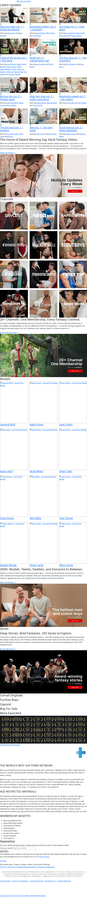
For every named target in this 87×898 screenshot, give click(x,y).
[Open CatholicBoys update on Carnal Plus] (14, 24)
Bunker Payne (5, 67)
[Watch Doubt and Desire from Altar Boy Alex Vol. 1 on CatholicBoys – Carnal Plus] (14, 15)
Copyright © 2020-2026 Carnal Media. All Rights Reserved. (23, 896)
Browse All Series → (8, 649)
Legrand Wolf (5, 69)
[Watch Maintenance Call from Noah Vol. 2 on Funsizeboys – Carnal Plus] (44, 46)
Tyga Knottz (38, 105)
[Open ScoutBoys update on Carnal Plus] (14, 55)
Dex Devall (63, 35)
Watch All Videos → (7, 153)
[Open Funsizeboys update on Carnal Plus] (44, 55)
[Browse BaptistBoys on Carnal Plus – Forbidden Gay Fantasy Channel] (73, 215)
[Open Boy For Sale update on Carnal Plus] (73, 55)
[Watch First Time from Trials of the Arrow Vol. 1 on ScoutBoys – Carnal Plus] (14, 46)
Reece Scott (18, 72)
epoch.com (36, 876)
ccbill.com (47, 876)
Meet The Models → (8, 582)
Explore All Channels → (9, 332)
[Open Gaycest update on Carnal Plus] (73, 24)
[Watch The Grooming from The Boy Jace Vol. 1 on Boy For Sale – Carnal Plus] (73, 46)
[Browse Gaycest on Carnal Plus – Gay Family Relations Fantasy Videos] (14, 215)
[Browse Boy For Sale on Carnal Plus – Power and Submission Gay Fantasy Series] (44, 245)
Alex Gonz (11, 33)
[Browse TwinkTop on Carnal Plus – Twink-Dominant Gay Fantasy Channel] (73, 274)
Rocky (10, 136)
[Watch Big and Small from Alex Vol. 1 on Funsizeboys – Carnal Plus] (44, 116)
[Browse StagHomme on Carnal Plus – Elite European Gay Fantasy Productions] (14, 274)
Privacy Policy (5, 881)
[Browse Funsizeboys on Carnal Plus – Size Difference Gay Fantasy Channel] (44, 215)
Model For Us (50, 881)
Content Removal (64, 881)
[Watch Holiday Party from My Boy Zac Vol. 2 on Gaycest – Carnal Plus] (14, 85)
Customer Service (36, 881)
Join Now (27, 1)
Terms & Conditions (20, 881)
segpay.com (26, 876)
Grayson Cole (12, 134)
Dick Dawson (71, 64)
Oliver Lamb (16, 69)
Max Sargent (52, 103)
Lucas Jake (70, 103)
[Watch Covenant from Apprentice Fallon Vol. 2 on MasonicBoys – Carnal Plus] (44, 15)
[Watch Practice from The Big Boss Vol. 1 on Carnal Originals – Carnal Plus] (14, 116)
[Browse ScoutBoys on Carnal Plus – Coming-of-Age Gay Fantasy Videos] (73, 245)
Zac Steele (12, 105)
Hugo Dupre (76, 35)
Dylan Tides (16, 67)
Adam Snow (21, 64)
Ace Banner (70, 33)
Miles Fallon (50, 33)
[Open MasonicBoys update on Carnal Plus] (44, 24)
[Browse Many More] (73, 304)
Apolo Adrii (80, 33)
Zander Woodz (15, 74)
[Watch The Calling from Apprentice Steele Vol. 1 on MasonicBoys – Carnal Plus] (73, 85)
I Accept (3, 861)
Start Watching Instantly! (10, 745)
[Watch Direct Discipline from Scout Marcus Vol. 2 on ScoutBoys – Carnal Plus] (73, 116)
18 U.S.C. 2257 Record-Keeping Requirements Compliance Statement (27, 867)
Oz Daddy (37, 35)
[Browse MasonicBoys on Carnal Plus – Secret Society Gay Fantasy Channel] (44, 274)
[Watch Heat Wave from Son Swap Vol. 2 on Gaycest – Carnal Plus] (73, 15)
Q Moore (9, 72)
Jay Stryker (41, 33)
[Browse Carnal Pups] (14, 304)
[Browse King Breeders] (44, 304)
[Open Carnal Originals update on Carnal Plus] (14, 125)
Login (21, 1)
